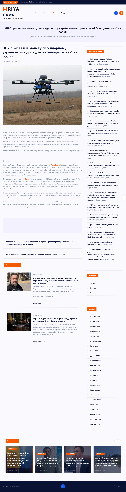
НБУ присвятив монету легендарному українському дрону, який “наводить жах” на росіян (67, 37)
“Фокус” (35, 207)
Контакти (74, 13)
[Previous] (115, 440)
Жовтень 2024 (95, 424)
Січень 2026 (94, 351)
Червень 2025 (95, 385)
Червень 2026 (95, 326)
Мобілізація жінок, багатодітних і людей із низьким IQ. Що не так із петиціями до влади (103, 217)
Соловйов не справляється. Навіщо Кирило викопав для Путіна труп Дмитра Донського (102, 123)
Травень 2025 (95, 390)
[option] (19, 459)
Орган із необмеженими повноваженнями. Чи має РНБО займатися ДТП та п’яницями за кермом (103, 153)
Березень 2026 (95, 341)
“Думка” (27, 179)
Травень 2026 (95, 331)
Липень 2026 (94, 321)
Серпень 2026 (95, 317)
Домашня (33, 37)
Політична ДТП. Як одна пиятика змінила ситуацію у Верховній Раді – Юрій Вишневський (103, 175)
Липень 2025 (94, 380)
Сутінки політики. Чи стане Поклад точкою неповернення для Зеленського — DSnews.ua (103, 165)
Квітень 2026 (94, 336)
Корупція (64, 13)
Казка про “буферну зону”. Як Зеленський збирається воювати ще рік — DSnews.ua (103, 84)
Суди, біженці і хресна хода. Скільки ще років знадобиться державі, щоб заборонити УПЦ (103, 104)
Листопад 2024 (95, 419)
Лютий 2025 (94, 405)
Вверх (119, 486)
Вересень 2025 (95, 370)
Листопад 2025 (95, 361)
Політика (46, 13)
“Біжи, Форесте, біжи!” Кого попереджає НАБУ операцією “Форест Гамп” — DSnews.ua (103, 143)
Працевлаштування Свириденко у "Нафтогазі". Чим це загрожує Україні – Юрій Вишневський (101, 235)
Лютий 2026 (94, 346)
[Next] (119, 440)
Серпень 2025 (95, 375)
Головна (38, 13)
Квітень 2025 (94, 395)
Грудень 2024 (95, 414)
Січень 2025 (94, 409)
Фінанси (56, 13)
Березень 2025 (95, 400)
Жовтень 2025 (95, 365)
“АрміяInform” (55, 165)
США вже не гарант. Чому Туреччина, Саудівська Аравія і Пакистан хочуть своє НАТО (103, 207)
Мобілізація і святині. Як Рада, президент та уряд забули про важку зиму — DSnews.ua (103, 62)
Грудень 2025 (95, 356)
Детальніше (38, 303)
